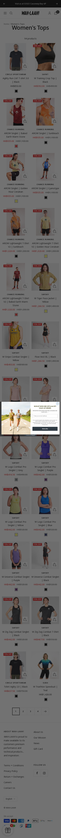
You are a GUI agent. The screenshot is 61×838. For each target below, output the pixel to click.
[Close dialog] (57, 403)
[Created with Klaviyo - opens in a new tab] (30, 435)
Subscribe (45, 428)
